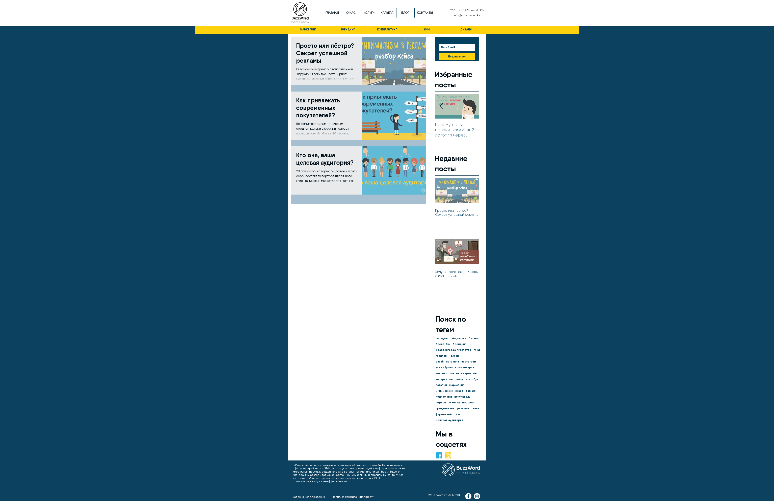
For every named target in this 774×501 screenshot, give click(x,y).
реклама (463, 408)
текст (475, 408)
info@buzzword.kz (467, 15)
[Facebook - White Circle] (468, 496)
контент (441, 373)
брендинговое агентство (453, 350)
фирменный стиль (448, 414)
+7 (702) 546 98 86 (470, 10)
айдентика (459, 338)
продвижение (445, 408)
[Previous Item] (441, 106)
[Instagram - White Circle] (477, 496)
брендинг (459, 344)
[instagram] (448, 455)
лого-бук (472, 379)
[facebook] (439, 455)
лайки (459, 379)
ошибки (471, 391)
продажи (468, 402)
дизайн (455, 355)
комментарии (464, 367)
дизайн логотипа (447, 361)
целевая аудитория (449, 420)
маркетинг (456, 385)
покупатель (462, 396)
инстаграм (468, 361)
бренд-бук (443, 344)
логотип (441, 385)
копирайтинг (444, 379)
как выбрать (444, 367)
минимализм (444, 391)
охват (459, 391)
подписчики (444, 396)
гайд (477, 350)
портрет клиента (448, 402)
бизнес (474, 338)
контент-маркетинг (463, 373)
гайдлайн (442, 355)
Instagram (442, 338)
